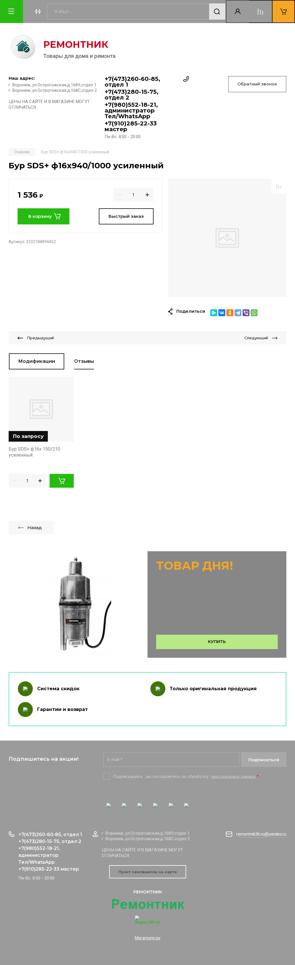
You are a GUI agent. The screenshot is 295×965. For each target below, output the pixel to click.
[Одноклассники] (229, 312)
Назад (34, 527)
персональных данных (233, 776)
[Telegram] (238, 312)
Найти (217, 11)
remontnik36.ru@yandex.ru (261, 834)
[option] (227, 238)
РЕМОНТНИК (75, 44)
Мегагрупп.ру (147, 938)
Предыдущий (40, 337)
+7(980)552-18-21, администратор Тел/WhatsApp (131, 110)
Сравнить (278, 186)
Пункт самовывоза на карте (147, 871)
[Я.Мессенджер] (213, 312)
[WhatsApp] (254, 312)
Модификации (36, 361)
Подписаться (263, 759)
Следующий (256, 337)
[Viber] (246, 312)
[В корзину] (62, 481)
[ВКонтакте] (221, 312)
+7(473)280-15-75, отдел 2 (131, 94)
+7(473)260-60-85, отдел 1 (132, 81)
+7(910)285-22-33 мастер (131, 126)
